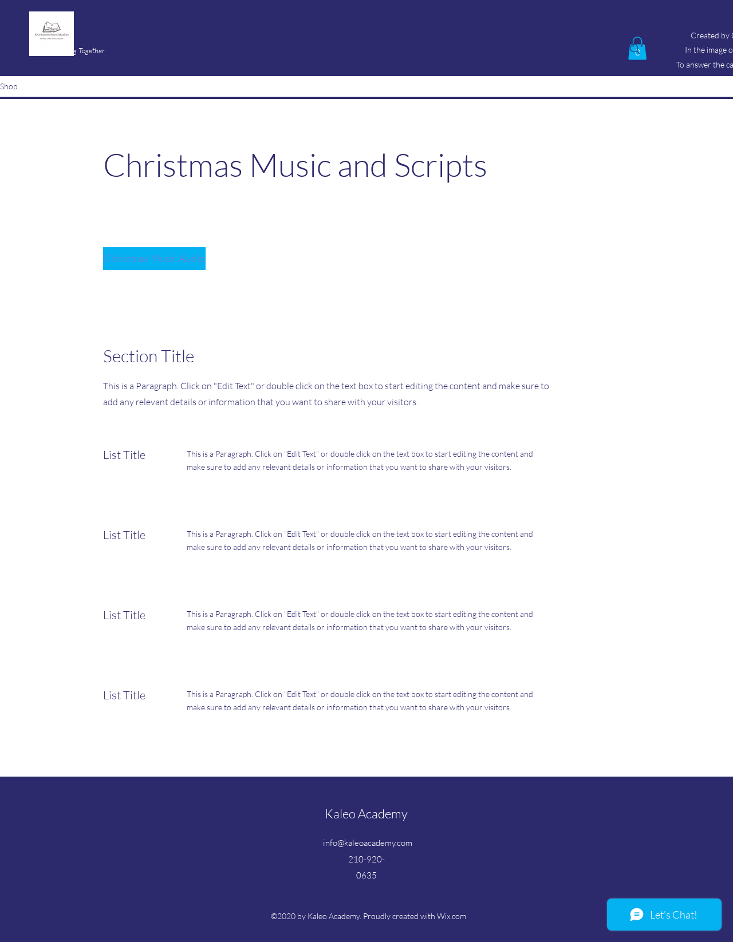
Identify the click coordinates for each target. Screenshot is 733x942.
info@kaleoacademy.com (367, 842)
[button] (154, 258)
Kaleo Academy (366, 813)
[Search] (635, 49)
